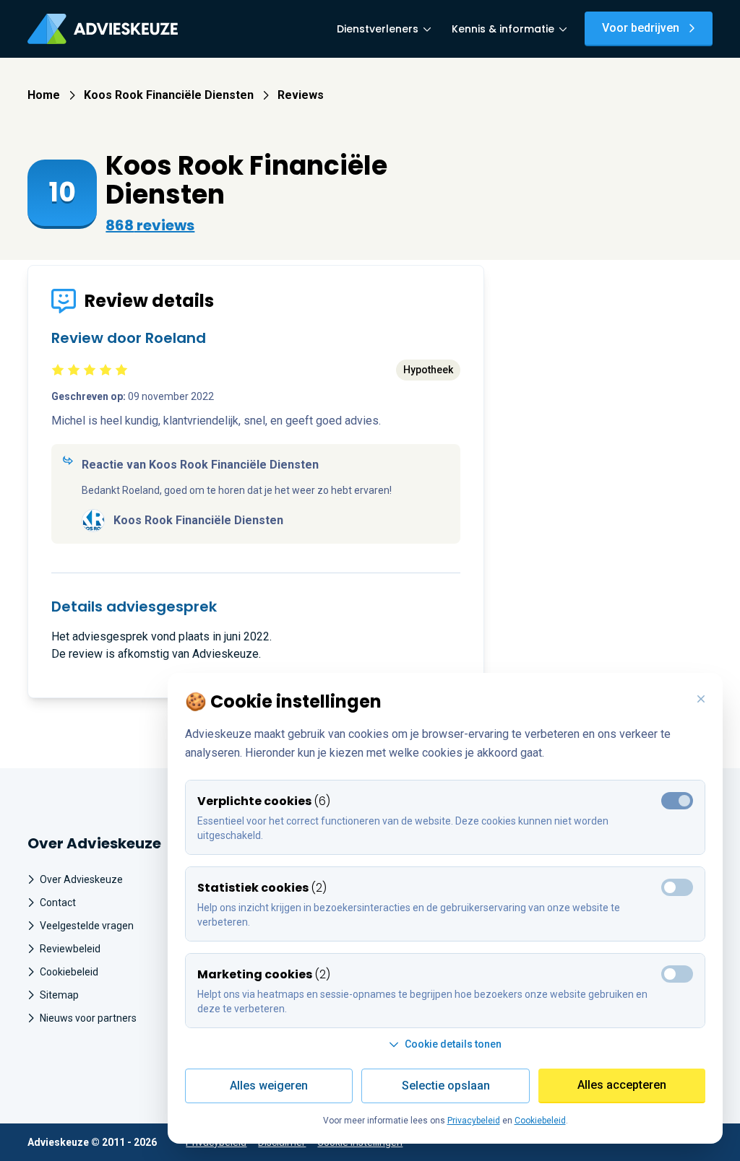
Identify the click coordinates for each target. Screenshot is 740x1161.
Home (43, 95)
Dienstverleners (377, 29)
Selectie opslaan (446, 1085)
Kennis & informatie (503, 29)
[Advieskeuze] (102, 29)
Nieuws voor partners (88, 1018)
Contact (58, 902)
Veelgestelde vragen (87, 925)
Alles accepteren (621, 1085)
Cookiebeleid (69, 972)
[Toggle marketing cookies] (677, 887)
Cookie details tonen (453, 1044)
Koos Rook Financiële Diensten (169, 95)
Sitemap (59, 995)
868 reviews (150, 225)
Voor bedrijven (640, 28)
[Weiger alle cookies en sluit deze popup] (701, 699)
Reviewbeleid (70, 949)
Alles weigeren (269, 1085)
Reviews (301, 95)
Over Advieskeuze (81, 879)
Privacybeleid (473, 1121)
